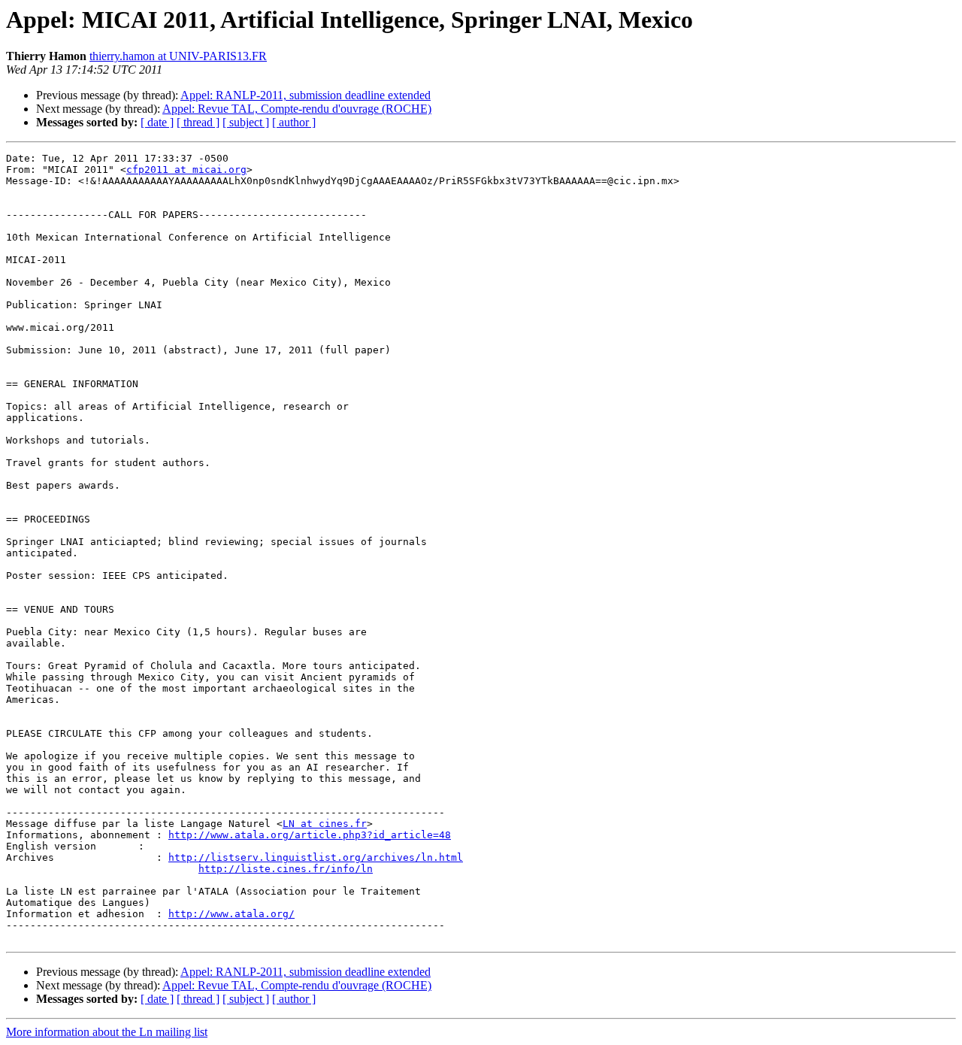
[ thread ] (198, 122)
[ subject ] (245, 122)
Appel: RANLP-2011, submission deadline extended (305, 95)
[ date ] (157, 122)
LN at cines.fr (325, 823)
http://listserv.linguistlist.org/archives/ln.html (315, 857)
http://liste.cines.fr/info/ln (285, 868)
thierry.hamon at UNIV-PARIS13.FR (178, 56)
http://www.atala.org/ (231, 913)
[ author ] (294, 122)
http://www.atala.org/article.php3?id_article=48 (309, 835)
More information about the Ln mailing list (106, 1031)
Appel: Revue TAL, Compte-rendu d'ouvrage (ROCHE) (296, 108)
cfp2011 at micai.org (186, 169)
